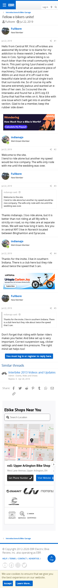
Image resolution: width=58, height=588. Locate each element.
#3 (55, 186)
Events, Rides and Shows (27, 375)
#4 (55, 253)
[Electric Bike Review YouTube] (5, 565)
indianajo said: (10, 192)
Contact (22, 558)
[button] (4, 5)
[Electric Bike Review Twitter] (24, 565)
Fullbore (10, 21)
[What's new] (51, 7)
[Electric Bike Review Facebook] (11, 565)
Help (4, 558)
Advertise (34, 558)
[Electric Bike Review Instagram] (17, 565)
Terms (12, 558)
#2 (55, 149)
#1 (55, 40)
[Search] (56, 7)
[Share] (51, 41)
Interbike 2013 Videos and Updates (32, 372)
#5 (55, 308)
